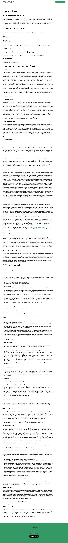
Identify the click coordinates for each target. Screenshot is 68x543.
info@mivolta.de (8, 41)
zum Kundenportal (34, 536)
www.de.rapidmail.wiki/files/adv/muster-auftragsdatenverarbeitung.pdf (36, 224)
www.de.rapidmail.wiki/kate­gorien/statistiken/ (39, 216)
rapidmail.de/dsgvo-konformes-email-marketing (37, 227)
